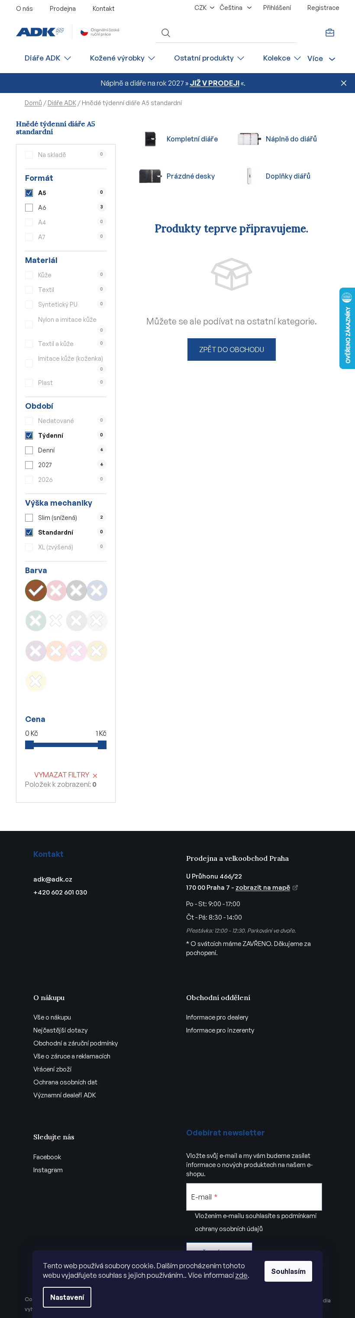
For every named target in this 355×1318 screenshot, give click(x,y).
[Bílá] (56, 621)
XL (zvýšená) (70, 547)
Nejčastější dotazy (60, 1030)
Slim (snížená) (70, 517)
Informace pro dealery (217, 1017)
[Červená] (56, 590)
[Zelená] (36, 621)
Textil (70, 289)
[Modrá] (97, 590)
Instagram (48, 1170)
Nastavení (67, 1297)
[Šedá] (76, 621)
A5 (70, 192)
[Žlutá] (36, 681)
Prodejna (63, 8)
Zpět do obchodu (231, 349)
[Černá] (76, 590)
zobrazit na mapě (263, 887)
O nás (24, 8)
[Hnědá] (36, 590)
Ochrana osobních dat (65, 1082)
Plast (70, 382)
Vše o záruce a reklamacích (71, 1056)
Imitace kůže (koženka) (70, 363)
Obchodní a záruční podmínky (75, 1043)
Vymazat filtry (61, 774)
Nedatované (70, 420)
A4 (70, 222)
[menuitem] (48, 58)
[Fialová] (36, 651)
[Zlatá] (97, 651)
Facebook (47, 1157)
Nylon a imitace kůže (70, 324)
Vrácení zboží (52, 1069)
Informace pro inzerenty (220, 1030)
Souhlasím (288, 1271)
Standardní (70, 532)
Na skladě (70, 154)
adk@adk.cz (52, 879)
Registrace (323, 7)
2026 (70, 479)
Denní (70, 450)
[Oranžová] (56, 651)
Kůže (70, 275)
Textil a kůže (70, 343)
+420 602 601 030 (60, 892)
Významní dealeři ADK (64, 1095)
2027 (70, 464)
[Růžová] (76, 651)
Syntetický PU (70, 304)
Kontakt (104, 8)
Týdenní (70, 435)
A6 (70, 207)
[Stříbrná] (97, 621)
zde (241, 1275)
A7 (70, 237)
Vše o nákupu (52, 1017)
